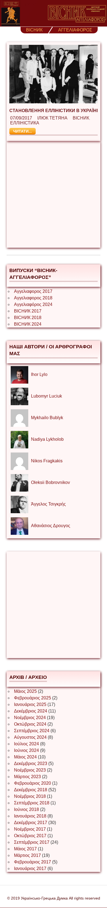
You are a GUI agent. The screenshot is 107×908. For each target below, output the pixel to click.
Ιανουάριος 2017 (30, 868)
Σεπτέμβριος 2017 (31, 842)
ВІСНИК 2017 (27, 311)
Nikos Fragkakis (47, 461)
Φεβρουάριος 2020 (32, 783)
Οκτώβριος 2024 (30, 724)
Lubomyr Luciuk (46, 396)
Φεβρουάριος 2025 (32, 698)
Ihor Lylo (39, 374)
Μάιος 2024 (25, 757)
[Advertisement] (53, 194)
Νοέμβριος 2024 (30, 717)
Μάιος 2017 (25, 848)
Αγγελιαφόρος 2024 (33, 304)
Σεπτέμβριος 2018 (31, 803)
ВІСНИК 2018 (27, 317)
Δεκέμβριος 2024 (30, 711)
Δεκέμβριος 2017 (30, 822)
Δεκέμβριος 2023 (30, 763)
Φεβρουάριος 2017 (32, 862)
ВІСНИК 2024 (27, 324)
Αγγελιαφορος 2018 (33, 298)
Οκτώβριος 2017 (30, 835)
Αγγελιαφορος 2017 (33, 291)
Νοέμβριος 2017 (30, 829)
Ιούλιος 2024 (26, 743)
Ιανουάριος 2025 (30, 704)
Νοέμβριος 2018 (30, 796)
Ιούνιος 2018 (26, 809)
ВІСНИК (34, 30)
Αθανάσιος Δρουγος (50, 525)
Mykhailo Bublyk (47, 417)
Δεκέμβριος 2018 (30, 789)
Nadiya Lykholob (47, 439)
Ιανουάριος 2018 (30, 816)
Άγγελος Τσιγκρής (48, 504)
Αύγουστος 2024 (30, 737)
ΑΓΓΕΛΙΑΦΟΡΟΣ (75, 30)
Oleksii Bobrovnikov (50, 482)
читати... (22, 131)
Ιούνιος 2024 (26, 750)
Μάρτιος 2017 (27, 855)
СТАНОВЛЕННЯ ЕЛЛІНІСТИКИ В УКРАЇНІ (53, 110)
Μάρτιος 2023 (27, 776)
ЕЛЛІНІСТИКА (24, 123)
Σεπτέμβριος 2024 (31, 730)
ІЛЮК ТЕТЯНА (52, 118)
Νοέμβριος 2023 (30, 770)
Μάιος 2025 (25, 691)
